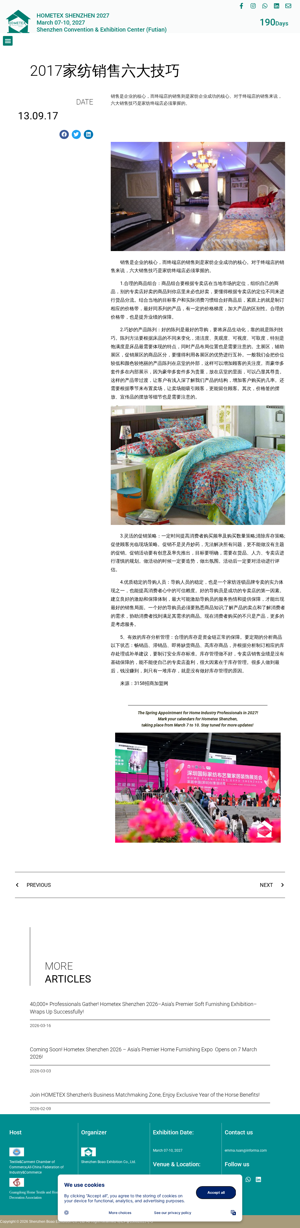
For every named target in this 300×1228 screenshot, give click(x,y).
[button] (8, 41)
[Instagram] (253, 6)
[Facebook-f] (241, 6)
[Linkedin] (276, 6)
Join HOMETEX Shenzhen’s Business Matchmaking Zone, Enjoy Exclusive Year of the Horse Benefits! (145, 1095)
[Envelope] (288, 6)
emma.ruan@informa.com (246, 1150)
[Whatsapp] (265, 6)
